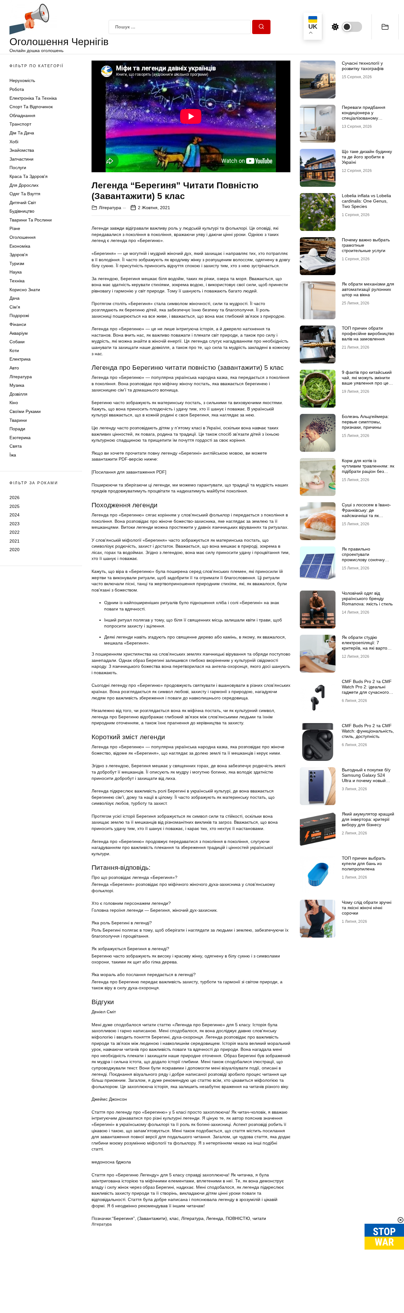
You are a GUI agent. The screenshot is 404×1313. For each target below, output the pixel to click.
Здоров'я (18, 254)
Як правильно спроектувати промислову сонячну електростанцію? (363, 556)
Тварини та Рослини (30, 219)
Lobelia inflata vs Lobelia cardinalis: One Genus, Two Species (366, 201)
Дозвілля (18, 394)
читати (259, 1218)
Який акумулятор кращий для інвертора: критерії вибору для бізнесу (368, 819)
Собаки (17, 341)
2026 (14, 497)
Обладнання (22, 115)
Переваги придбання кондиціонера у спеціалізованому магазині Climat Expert (365, 115)
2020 (14, 549)
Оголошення (22, 237)
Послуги (17, 167)
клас (174, 1218)
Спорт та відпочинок (31, 106)
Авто (14, 367)
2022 (14, 532)
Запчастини (21, 159)
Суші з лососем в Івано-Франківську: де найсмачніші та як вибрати (366, 512)
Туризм (16, 263)
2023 (14, 523)
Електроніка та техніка (33, 98)
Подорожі (19, 315)
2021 (14, 541)
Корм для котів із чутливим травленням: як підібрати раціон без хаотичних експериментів (368, 468)
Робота (16, 89)
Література (20, 376)
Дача (14, 298)
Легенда (214, 1218)
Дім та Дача (21, 132)
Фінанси (17, 324)
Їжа (12, 454)
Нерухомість (22, 80)
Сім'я (14, 306)
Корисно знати (24, 289)
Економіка (19, 246)
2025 (14, 506)
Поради (17, 428)
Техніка (17, 280)
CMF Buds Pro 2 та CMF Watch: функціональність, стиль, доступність (368, 731)
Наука (15, 271)
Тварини (18, 420)
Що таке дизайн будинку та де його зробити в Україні (367, 157)
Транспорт (20, 124)
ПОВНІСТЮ (238, 1218)
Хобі (13, 141)
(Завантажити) (152, 1218)
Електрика (20, 359)
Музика (16, 385)
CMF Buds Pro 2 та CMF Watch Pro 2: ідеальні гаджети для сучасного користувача (367, 689)
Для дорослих (24, 185)
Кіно (13, 402)
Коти (14, 350)
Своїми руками (25, 411)
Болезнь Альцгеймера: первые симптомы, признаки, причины (365, 422)
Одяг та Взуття (24, 193)
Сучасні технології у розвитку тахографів (362, 66)
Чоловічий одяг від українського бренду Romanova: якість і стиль (367, 598)
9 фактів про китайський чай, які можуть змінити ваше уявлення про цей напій (367, 380)
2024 (14, 514)
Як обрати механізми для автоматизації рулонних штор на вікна (368, 289)
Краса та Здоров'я (28, 176)
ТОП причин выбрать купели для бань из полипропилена (363, 863)
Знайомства (21, 150)
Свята (15, 446)
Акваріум (18, 333)
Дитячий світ (22, 202)
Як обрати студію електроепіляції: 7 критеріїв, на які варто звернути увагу (364, 645)
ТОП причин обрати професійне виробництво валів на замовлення (368, 333)
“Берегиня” (123, 1218)
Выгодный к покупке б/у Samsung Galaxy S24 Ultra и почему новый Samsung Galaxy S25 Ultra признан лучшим (366, 780)
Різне (14, 228)
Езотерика (20, 437)
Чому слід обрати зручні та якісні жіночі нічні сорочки (366, 908)
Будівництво (21, 211)
